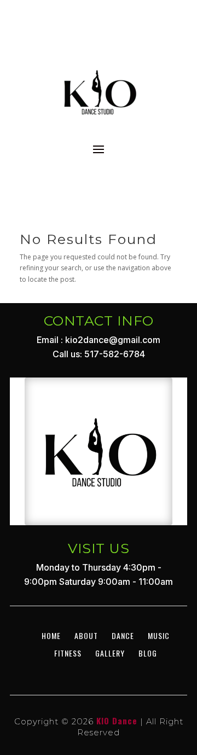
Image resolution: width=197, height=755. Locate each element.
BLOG (147, 653)
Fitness (68, 653)
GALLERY (110, 653)
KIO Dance (116, 721)
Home (51, 635)
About (86, 635)
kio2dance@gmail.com (112, 339)
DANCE (123, 635)
